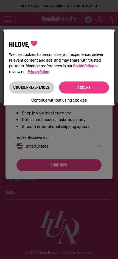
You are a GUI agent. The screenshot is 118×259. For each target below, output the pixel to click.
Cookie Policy (83, 66)
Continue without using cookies (59, 100)
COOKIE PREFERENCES (31, 87)
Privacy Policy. (38, 72)
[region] (59, 67)
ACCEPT (84, 87)
